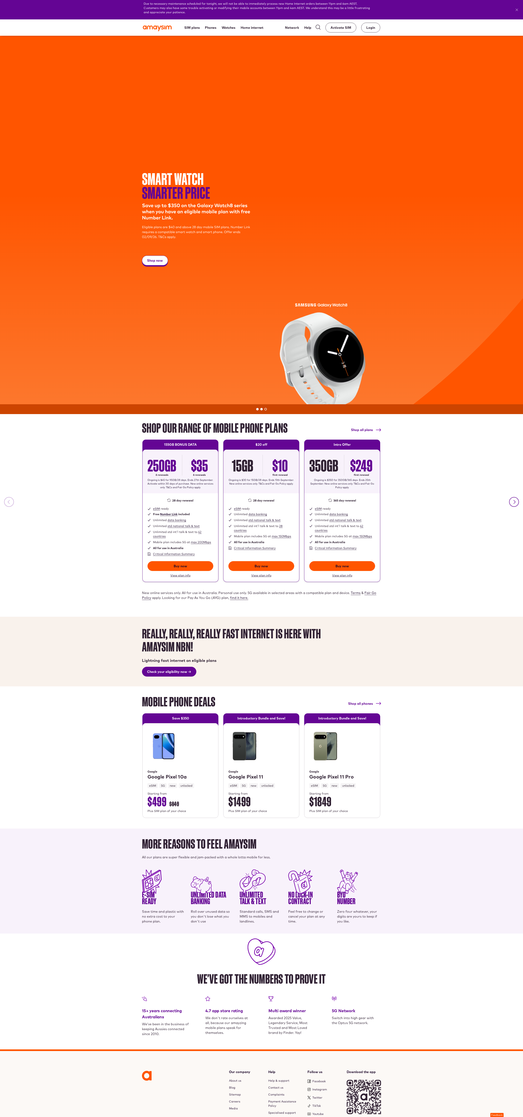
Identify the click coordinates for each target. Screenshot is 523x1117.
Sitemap (235, 1094)
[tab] (257, 409)
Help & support (278, 1080)
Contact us (275, 1087)
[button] (514, 502)
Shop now (155, 261)
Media (233, 1108)
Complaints (276, 1094)
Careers (234, 1101)
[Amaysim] (157, 29)
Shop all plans (362, 430)
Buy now (180, 566)
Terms (356, 593)
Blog (232, 1087)
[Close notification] (518, 10)
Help (271, 1072)
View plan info (180, 575)
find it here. (239, 598)
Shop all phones (360, 703)
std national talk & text (184, 526)
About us (235, 1080)
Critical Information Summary (174, 554)
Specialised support (282, 1113)
